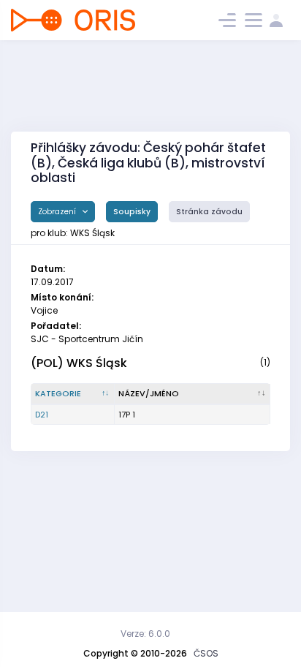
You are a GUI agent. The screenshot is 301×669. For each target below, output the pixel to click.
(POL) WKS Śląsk (79, 363)
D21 (41, 414)
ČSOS (206, 653)
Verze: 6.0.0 (145, 633)
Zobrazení (58, 211)
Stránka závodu (209, 211)
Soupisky (131, 211)
